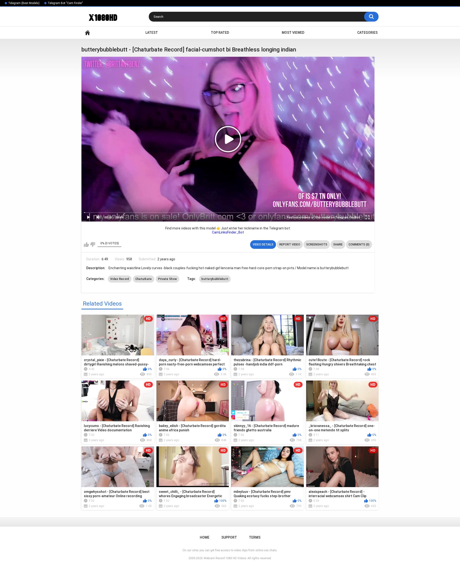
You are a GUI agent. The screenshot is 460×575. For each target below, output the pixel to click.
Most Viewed (293, 32)
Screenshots (316, 244)
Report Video (289, 244)
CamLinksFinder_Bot (228, 232)
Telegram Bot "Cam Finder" (65, 3)
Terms (254, 537)
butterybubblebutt (214, 279)
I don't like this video (92, 244)
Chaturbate (143, 279)
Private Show (167, 279)
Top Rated (220, 32)
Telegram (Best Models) (24, 3)
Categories (367, 32)
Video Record (119, 279)
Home (87, 33)
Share (338, 244)
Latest (151, 32)
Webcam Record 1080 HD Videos (225, 558)
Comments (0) (359, 244)
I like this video (86, 244)
